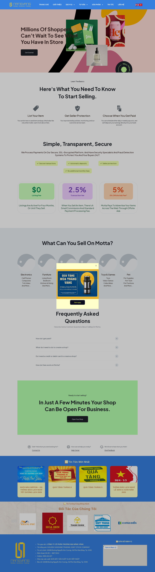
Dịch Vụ (69, 4)
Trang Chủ (44, 4)
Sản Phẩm (96, 4)
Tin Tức (110, 4)
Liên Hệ (121, 4)
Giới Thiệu (57, 4)
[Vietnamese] (141, 4)
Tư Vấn (82, 4)
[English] (137, 4)
